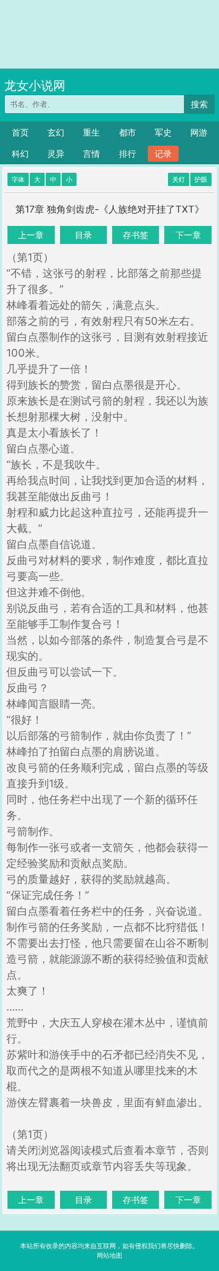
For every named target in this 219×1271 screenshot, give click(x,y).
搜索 (199, 104)
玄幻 (55, 132)
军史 (163, 132)
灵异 (55, 153)
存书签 (135, 235)
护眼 (201, 179)
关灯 (178, 179)
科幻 (20, 153)
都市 (127, 132)
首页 (20, 132)
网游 (198, 132)
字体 (18, 179)
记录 (163, 153)
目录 (83, 235)
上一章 (31, 235)
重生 (91, 132)
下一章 (188, 235)
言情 (91, 153)
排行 (127, 153)
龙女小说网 (34, 85)
